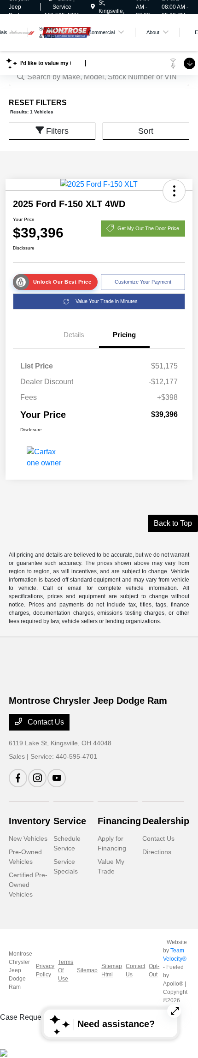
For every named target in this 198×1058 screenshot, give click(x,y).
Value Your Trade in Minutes (107, 301)
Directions (156, 852)
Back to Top (173, 523)
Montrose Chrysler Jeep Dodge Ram (20, 970)
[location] (93, 7)
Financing (119, 821)
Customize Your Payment (143, 282)
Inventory (29, 821)
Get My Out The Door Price (148, 228)
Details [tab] (74, 335)
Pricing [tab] (124, 335)
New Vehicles (28, 838)
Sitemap (87, 970)
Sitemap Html (111, 970)
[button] (174, 190)
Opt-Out (154, 970)
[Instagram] (37, 778)
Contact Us (45, 722)
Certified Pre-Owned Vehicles (28, 884)
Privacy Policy (45, 970)
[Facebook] (18, 778)
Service (69, 821)
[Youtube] (56, 778)
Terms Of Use (65, 970)
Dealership (165, 821)
